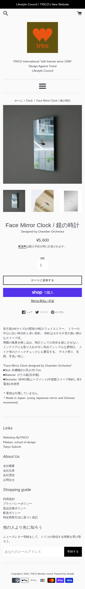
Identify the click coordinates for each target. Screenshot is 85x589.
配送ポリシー (11, 512)
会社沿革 (9, 470)
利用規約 (9, 499)
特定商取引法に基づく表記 (20, 517)
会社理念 (9, 475)
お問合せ (9, 479)
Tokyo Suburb (12, 446)
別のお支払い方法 (42, 301)
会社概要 (9, 465)
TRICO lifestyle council (41, 574)
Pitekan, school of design (19, 442)
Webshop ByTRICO (16, 437)
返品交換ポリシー (14, 508)
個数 (42, 258)
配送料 (22, 246)
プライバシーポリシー (17, 503)
